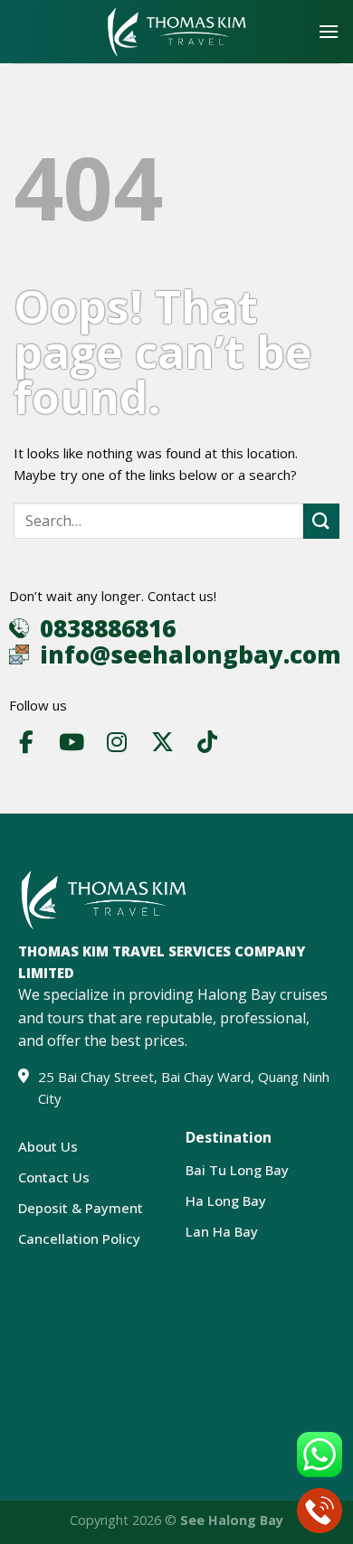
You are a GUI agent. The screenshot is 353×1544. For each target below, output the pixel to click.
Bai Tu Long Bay (237, 1170)
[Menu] (328, 31)
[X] (162, 742)
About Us (48, 1146)
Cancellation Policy (79, 1238)
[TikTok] (207, 742)
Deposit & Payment (80, 1208)
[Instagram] (117, 742)
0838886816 (108, 628)
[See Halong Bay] (176, 32)
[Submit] (321, 521)
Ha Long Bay (226, 1200)
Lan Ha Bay (222, 1231)
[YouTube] (71, 742)
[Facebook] (26, 742)
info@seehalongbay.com (190, 654)
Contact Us (54, 1177)
